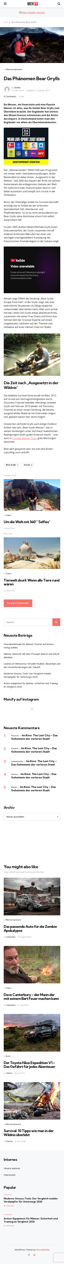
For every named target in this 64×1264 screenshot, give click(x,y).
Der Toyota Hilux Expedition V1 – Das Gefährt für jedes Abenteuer (29, 1064)
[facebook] (29, 1255)
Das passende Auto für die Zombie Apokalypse (30, 928)
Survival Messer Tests (24, 438)
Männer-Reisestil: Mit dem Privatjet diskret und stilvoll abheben (31, 655)
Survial (28, 465)
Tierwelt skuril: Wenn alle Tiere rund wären (31, 582)
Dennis (9, 1141)
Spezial (9, 1194)
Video (8, 515)
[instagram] (34, 1255)
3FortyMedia (42, 1249)
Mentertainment (14, 69)
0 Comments (10, 96)
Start (6, 22)
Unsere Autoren (12, 1168)
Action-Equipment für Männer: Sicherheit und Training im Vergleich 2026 (31, 685)
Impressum (9, 1174)
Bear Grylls (12, 465)
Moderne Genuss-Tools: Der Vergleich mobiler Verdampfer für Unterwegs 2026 (27, 675)
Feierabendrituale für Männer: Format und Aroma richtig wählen (29, 646)
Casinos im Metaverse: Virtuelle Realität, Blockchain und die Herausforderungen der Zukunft (32, 665)
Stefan (17, 87)
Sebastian (10, 937)
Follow (33, 714)
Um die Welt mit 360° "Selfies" (27, 522)
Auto (8, 1056)
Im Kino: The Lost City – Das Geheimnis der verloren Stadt (34, 737)
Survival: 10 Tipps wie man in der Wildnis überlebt (29, 1133)
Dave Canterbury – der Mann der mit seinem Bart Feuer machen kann (31, 996)
